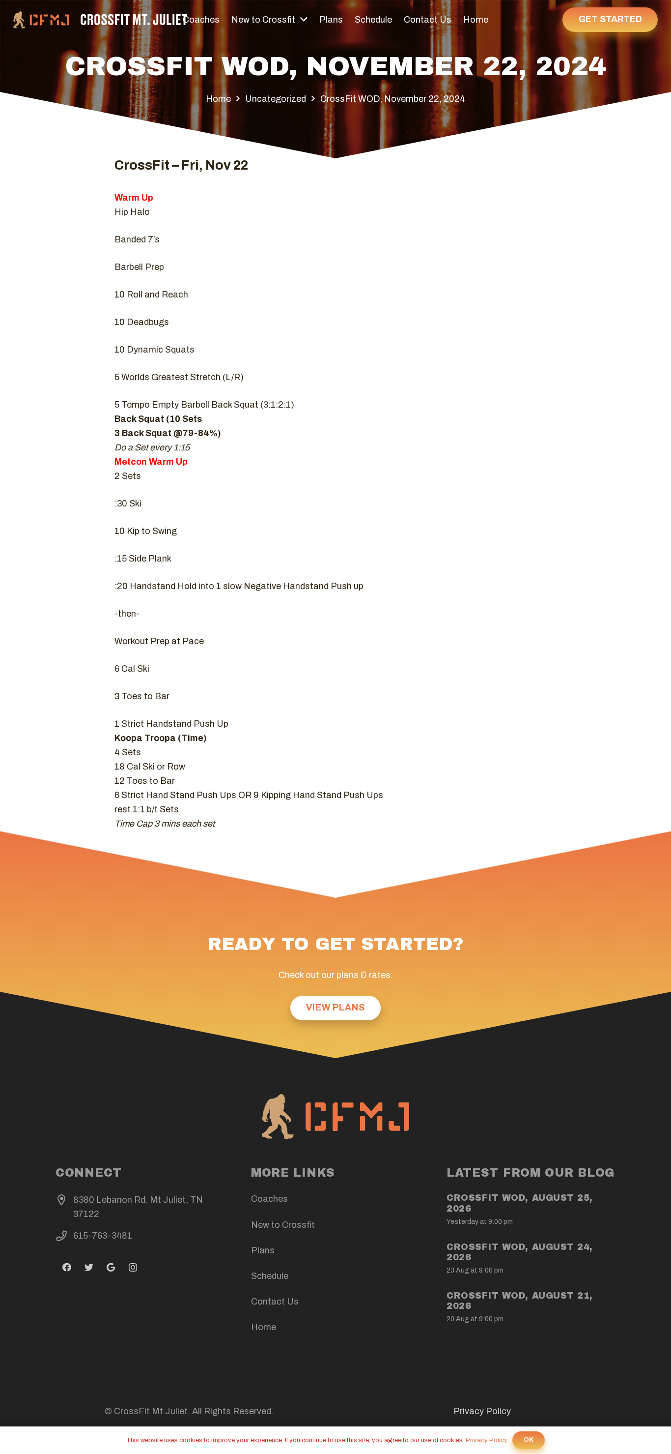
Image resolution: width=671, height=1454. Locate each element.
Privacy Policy (482, 1411)
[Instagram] (133, 1267)
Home (263, 1327)
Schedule (269, 1276)
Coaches (269, 1199)
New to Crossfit (283, 1225)
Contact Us (275, 1301)
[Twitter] (89, 1267)
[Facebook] (67, 1267)
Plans (263, 1250)
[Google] (111, 1267)
